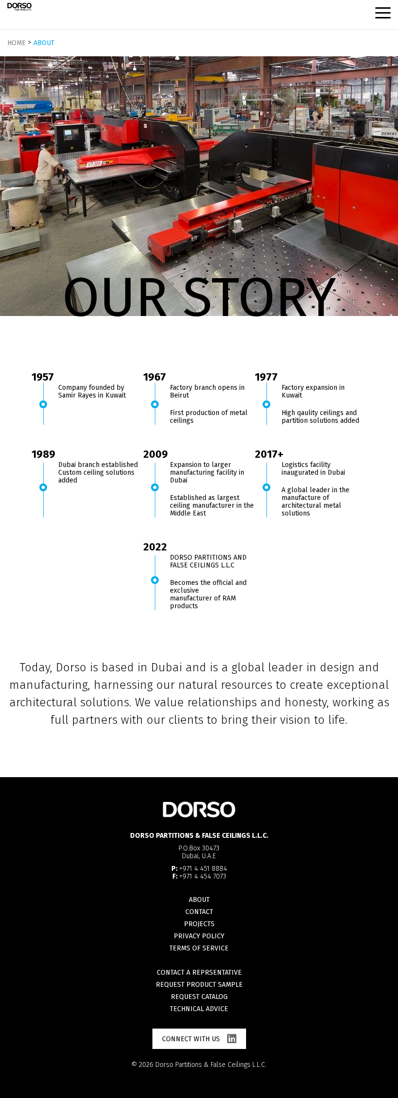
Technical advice (199, 1009)
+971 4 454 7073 (202, 876)
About (199, 900)
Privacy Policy (199, 936)
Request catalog (199, 997)
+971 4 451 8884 (203, 869)
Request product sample (199, 985)
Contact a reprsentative (199, 972)
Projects (199, 924)
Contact (199, 912)
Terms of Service (199, 948)
